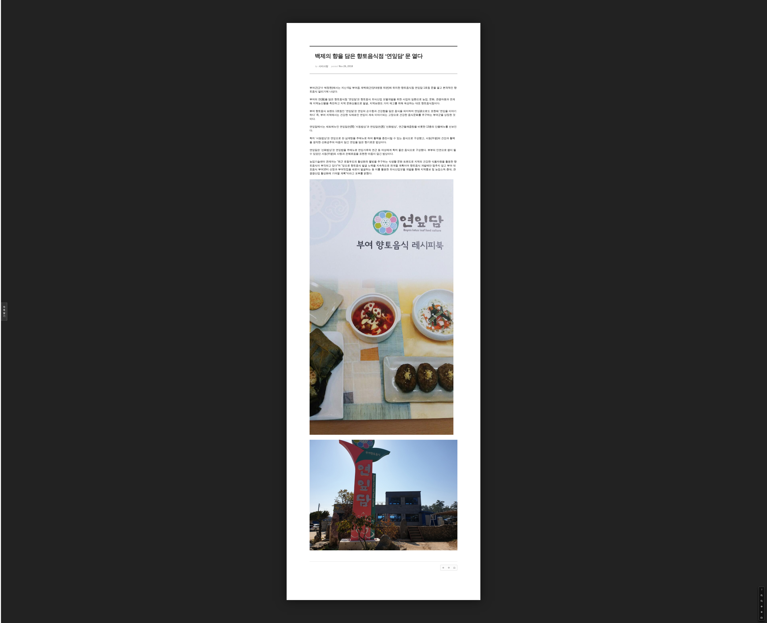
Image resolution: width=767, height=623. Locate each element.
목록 (4, 311)
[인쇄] (761, 617)
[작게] (761, 601)
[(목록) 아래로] (761, 612)
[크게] (761, 595)
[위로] (761, 606)
